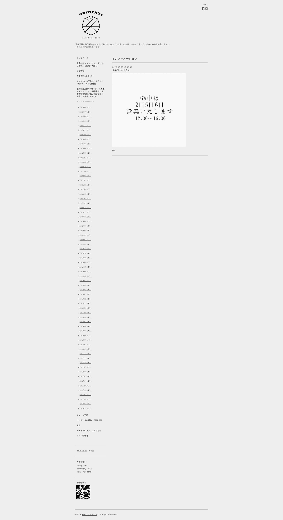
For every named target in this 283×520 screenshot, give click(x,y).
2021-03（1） (85, 194)
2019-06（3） (85, 271)
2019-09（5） (85, 258)
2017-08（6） (85, 372)
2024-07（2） (85, 157)
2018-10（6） (85, 308)
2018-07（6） (85, 322)
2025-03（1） (85, 153)
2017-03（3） (85, 395)
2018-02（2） (85, 344)
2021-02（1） (85, 198)
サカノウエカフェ (89, 515)
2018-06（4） (85, 326)
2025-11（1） (85, 130)
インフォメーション (85, 101)
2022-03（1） (85, 176)
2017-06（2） (85, 381)
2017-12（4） (85, 354)
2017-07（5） (85, 376)
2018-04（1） (85, 335)
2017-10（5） (85, 363)
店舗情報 (80, 71)
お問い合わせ (82, 436)
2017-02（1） (85, 399)
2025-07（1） (85, 144)
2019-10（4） (85, 253)
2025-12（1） (85, 126)
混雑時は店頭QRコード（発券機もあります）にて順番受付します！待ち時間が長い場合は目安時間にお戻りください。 (91, 92)
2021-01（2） (85, 203)
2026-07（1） (85, 112)
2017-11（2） (85, 358)
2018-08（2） (85, 317)
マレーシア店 (82, 415)
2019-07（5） (85, 267)
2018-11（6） (85, 303)
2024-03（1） (85, 162)
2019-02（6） (85, 290)
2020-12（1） (85, 208)
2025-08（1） (85, 139)
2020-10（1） (85, 217)
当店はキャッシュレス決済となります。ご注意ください (90, 64)
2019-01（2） (85, 294)
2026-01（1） (85, 121)
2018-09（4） (85, 312)
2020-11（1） (85, 212)
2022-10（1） (85, 167)
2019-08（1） (85, 262)
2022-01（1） (85, 180)
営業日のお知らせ (121, 70)
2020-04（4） (85, 235)
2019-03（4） (85, 285)
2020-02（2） (85, 244)
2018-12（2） (85, 299)
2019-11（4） (85, 249)
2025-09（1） (85, 135)
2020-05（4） (85, 230)
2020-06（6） (85, 226)
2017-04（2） (85, 390)
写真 (78, 425)
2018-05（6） (85, 331)
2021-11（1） (85, 185)
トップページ (82, 58)
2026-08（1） (85, 107)
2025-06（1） (85, 148)
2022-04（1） (85, 171)
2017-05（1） (85, 385)
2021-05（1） (85, 189)
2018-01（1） (85, 349)
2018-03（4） (85, 340)
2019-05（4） (85, 276)
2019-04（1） (85, 281)
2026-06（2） (85, 116)
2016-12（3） (85, 408)
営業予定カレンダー (85, 76)
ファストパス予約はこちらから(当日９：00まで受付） (90, 82)
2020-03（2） (85, 240)
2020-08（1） (85, 221)
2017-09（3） (85, 367)
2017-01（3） (85, 404)
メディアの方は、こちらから (89, 431)
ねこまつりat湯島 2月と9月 (89, 420)
